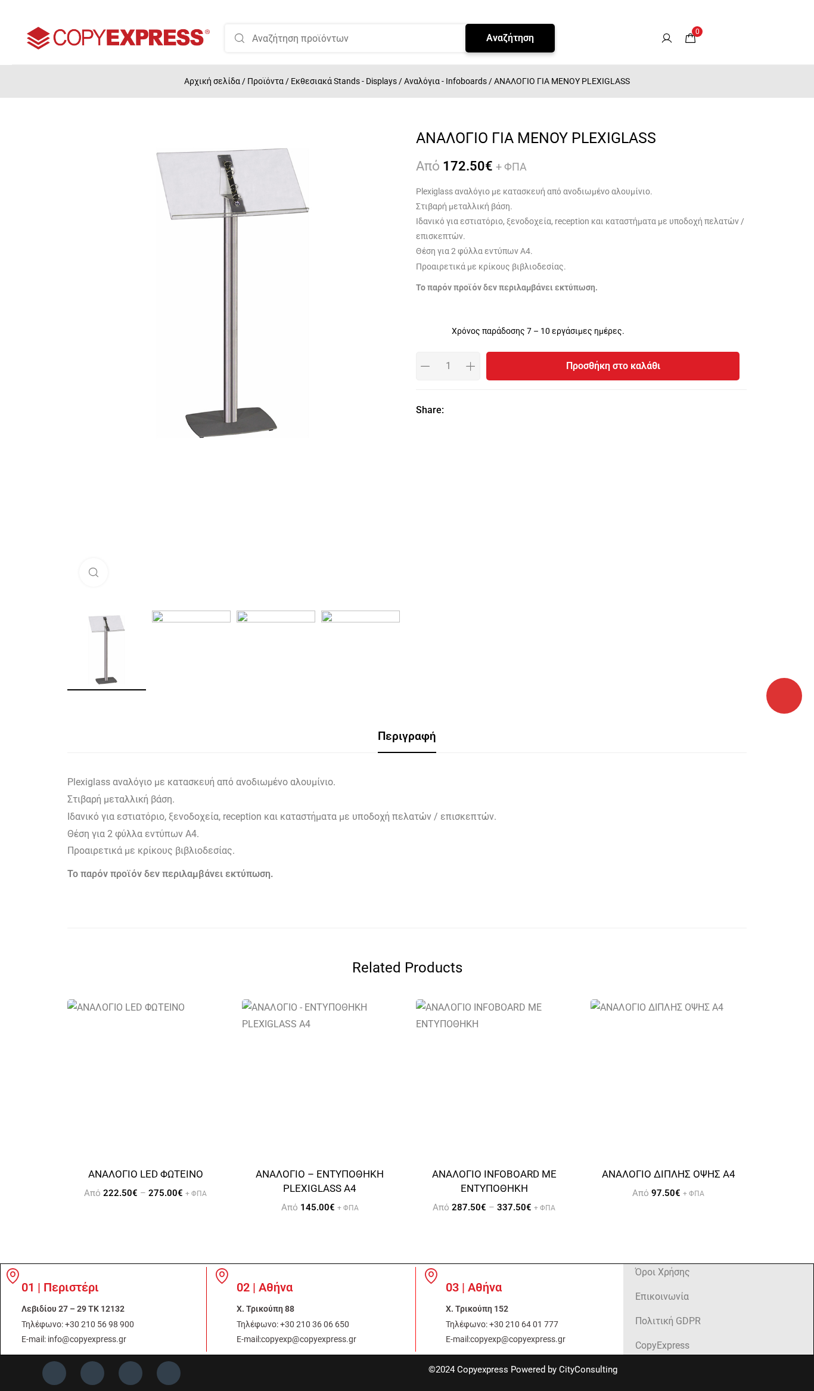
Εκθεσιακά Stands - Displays (344, 81)
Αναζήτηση (510, 38)
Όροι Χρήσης (662, 1272)
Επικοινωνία (662, 1296)
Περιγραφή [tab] (407, 736)
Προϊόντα (265, 81)
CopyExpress (662, 1345)
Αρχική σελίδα (212, 81)
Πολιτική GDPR (668, 1321)
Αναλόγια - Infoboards (445, 81)
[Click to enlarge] (93, 572)
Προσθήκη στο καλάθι (613, 365)
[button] (646, 38)
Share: (430, 410)
